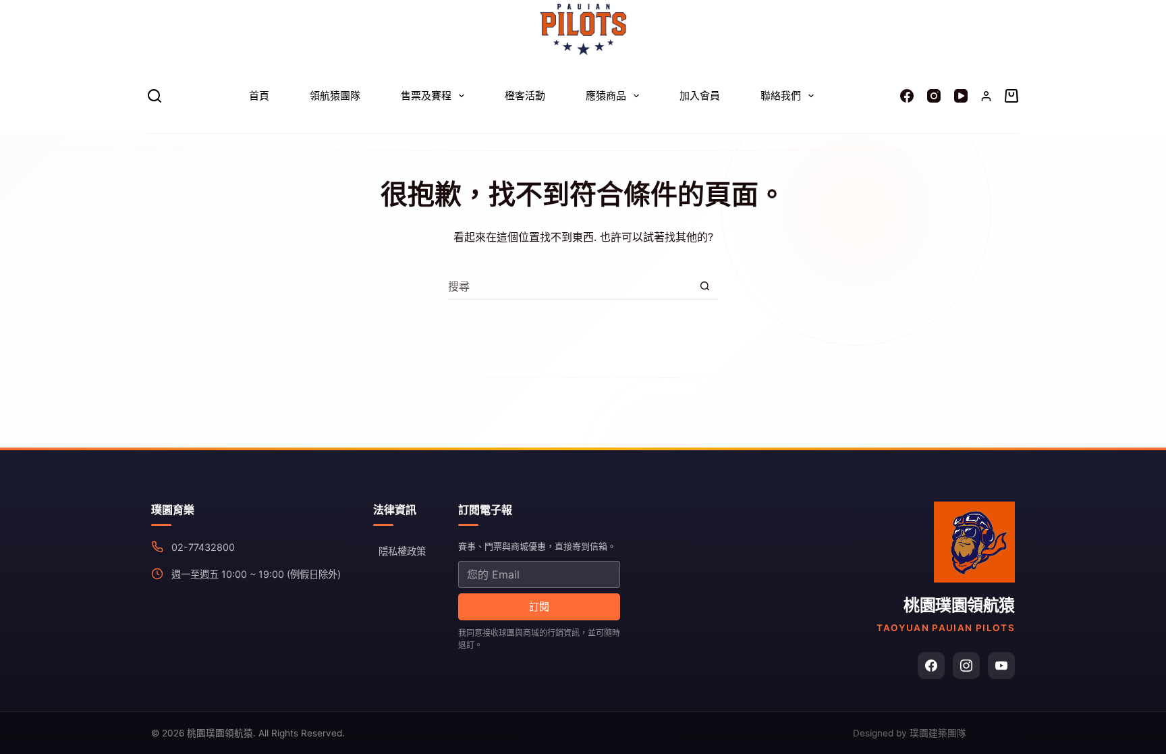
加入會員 (699, 95)
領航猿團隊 (335, 95)
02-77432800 (203, 547)
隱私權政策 (402, 551)
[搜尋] (154, 96)
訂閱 (539, 606)
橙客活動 (525, 95)
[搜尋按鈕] (705, 286)
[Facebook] (907, 96)
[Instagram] (934, 96)
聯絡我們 (780, 95)
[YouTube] (961, 96)
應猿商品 (606, 95)
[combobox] (570, 286)
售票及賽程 (426, 95)
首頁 (259, 95)
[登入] (986, 96)
